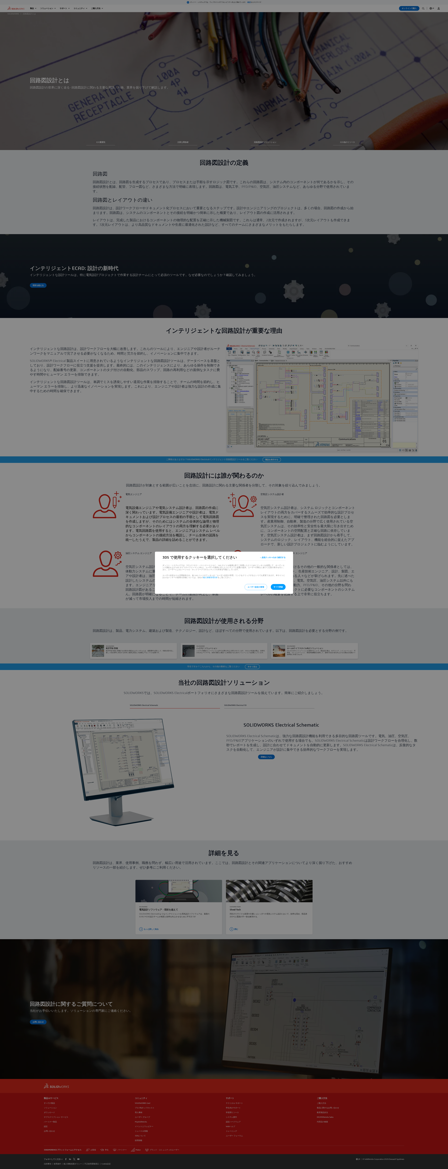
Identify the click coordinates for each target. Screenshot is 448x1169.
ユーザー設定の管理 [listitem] (256, 587)
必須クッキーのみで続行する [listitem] (274, 557)
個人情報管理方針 (210, 577)
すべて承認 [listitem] (278, 587)
